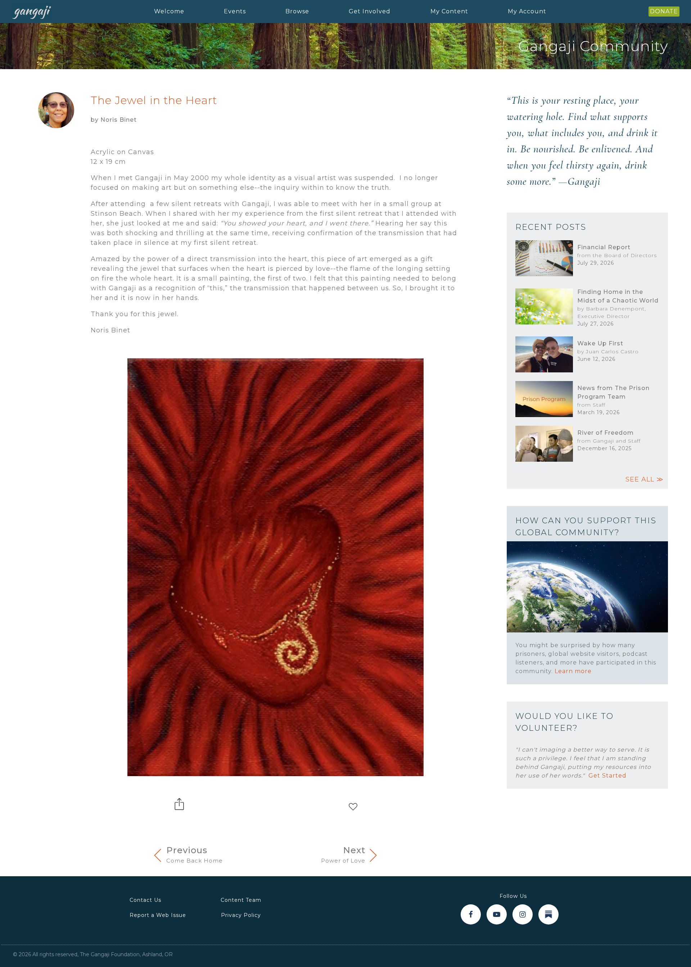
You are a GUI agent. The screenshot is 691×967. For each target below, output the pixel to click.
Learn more (573, 671)
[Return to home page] (32, 12)
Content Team (241, 900)
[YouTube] (497, 914)
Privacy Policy (241, 915)
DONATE (664, 11)
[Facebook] (471, 914)
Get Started (607, 775)
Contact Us (145, 900)
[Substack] (548, 914)
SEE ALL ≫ (644, 479)
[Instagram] (523, 914)
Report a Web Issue (158, 915)
